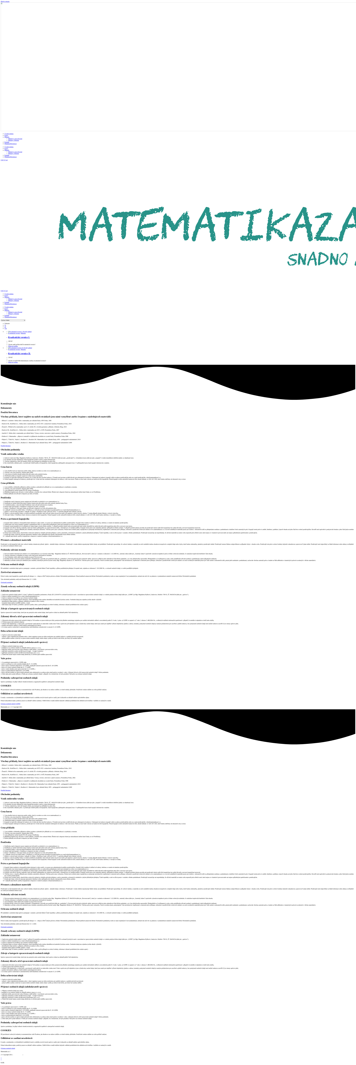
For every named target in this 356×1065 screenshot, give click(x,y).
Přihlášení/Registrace (10, 144)
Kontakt (6, 142)
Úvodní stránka (8, 134)
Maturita (23, 333)
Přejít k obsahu (5, 1)
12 (5, 325)
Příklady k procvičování (15, 139)
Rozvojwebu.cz (17, 1054)
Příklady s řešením (13, 140)
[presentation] (51, 458)
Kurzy (6, 135)
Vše (5, 328)
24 (5, 327)
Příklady (6, 137)
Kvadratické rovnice (14, 333)
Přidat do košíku (13, 346)
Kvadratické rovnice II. (19, 353)
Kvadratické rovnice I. (19, 337)
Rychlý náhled (27, 331)
